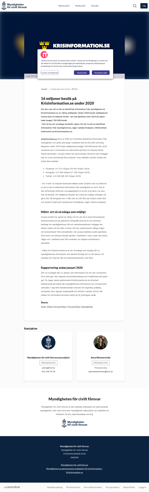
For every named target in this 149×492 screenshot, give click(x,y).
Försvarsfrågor (60, 306)
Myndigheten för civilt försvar (74, 465)
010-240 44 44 (48, 371)
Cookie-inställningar (50, 72)
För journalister (113, 487)
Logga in (142, 487)
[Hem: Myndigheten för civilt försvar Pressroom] (14, 5)
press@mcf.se (48, 367)
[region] (75, 64)
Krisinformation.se (49, 139)
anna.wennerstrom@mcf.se (100, 371)
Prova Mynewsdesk (93, 487)
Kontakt (95, 5)
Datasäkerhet (87, 306)
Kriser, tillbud (47, 306)
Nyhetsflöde (129, 487)
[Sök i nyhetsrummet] (135, 6)
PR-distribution (73, 487)
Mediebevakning (55, 487)
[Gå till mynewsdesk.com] (12, 487)
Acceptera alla (101, 73)
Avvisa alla (81, 73)
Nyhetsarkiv (64, 5)
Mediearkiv (80, 5)
